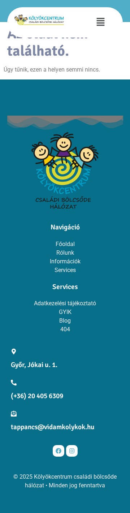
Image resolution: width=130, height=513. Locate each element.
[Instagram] (72, 451)
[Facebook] (58, 451)
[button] (100, 22)
